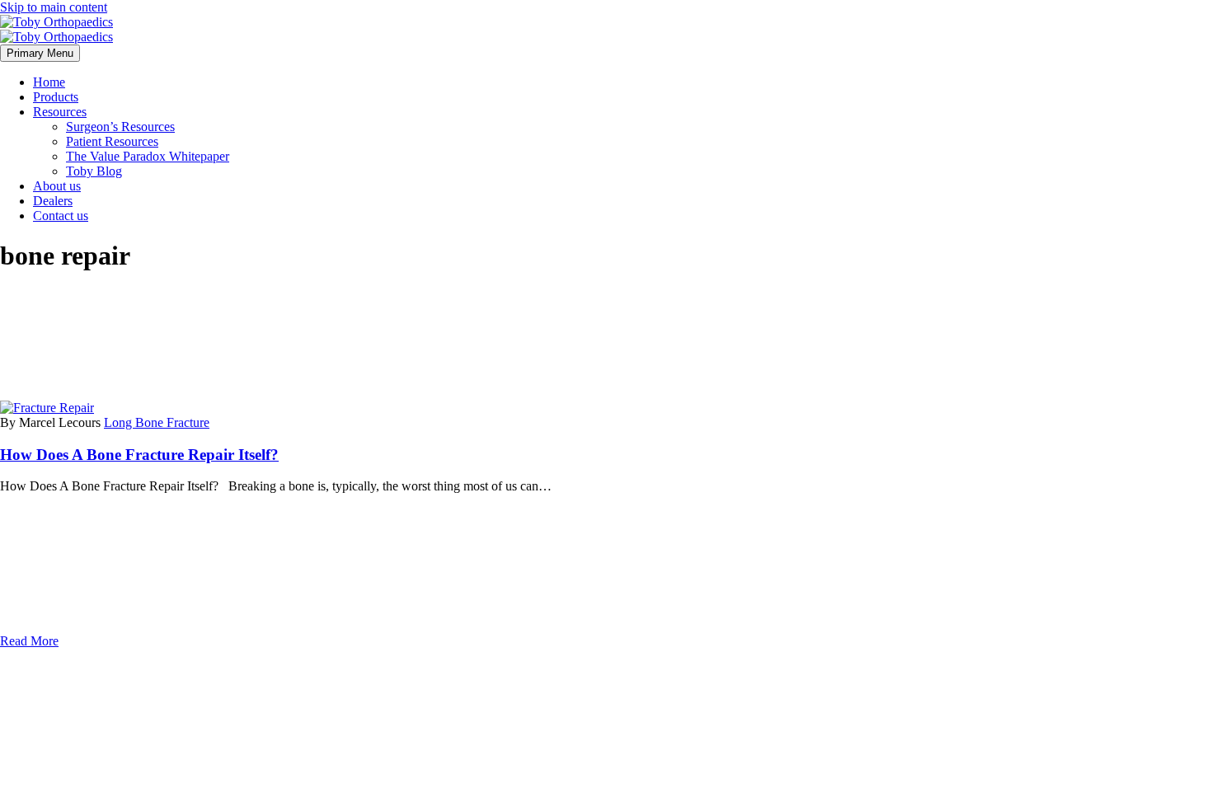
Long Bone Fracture (156, 422)
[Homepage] (56, 29)
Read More (29, 641)
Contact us (60, 216)
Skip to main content (53, 7)
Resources (60, 112)
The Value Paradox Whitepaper (147, 156)
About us (57, 186)
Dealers (53, 201)
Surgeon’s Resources (120, 127)
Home (49, 82)
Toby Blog (94, 171)
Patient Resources (112, 141)
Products (55, 97)
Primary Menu (40, 53)
